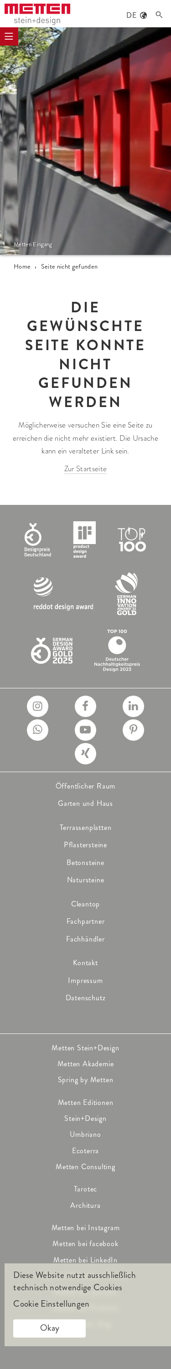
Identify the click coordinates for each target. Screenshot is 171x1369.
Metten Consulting (85, 1166)
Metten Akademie (85, 1064)
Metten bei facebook (85, 1243)
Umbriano (85, 1134)
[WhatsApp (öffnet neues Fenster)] (38, 730)
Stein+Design (85, 1118)
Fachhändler (85, 939)
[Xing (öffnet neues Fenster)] (85, 753)
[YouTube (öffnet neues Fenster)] (85, 730)
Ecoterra (85, 1150)
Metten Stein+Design (85, 1048)
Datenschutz (86, 997)
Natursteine (85, 880)
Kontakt (85, 962)
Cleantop (85, 904)
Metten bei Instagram (86, 1227)
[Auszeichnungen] (86, 594)
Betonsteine (85, 862)
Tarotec (86, 1189)
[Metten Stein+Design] (37, 14)
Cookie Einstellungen (51, 1304)
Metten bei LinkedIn (85, 1260)
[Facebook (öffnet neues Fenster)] (85, 706)
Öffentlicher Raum (86, 786)
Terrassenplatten (86, 827)
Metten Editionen (86, 1102)
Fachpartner (86, 921)
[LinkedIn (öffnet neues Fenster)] (133, 706)
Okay (49, 1328)
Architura (85, 1205)
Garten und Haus (85, 803)
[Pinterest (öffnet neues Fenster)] (133, 730)
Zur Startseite (85, 468)
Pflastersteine (85, 845)
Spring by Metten (86, 1079)
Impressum (85, 980)
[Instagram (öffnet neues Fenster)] (38, 706)
